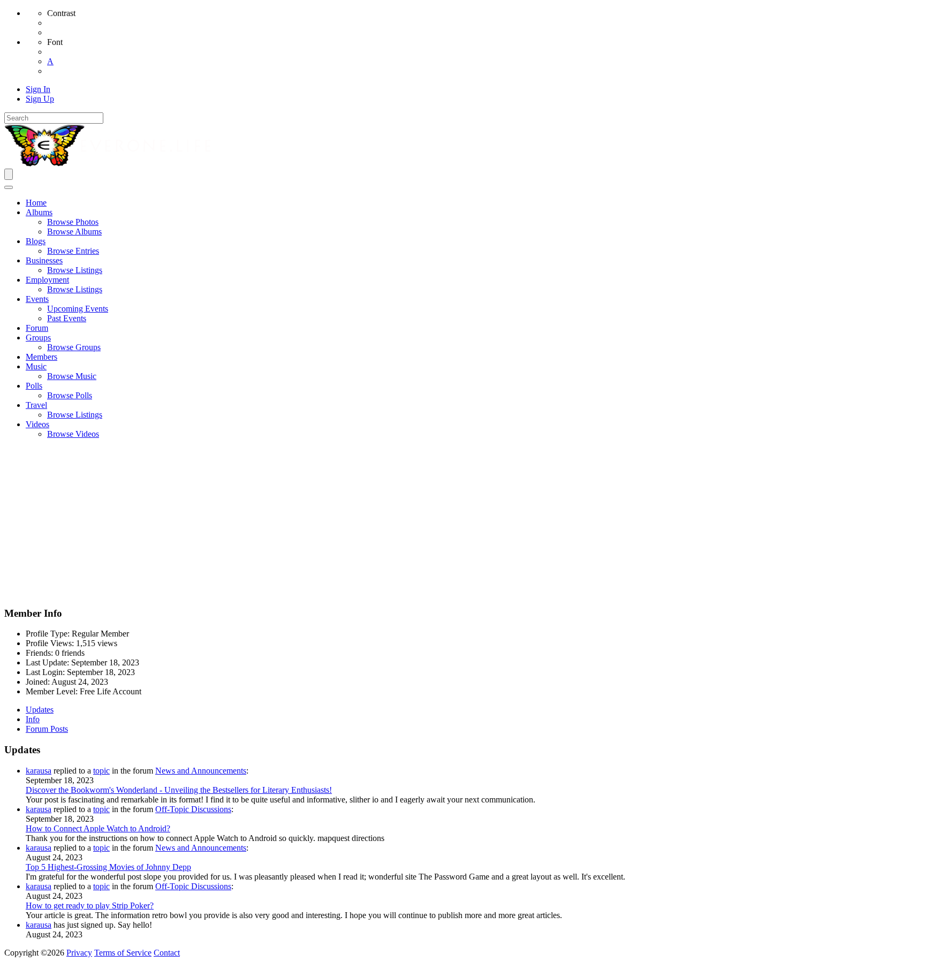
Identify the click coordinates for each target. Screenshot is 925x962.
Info (33, 719)
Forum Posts (47, 728)
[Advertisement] (462, 522)
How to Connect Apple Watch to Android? (98, 828)
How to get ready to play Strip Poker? (90, 905)
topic (101, 770)
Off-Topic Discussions (193, 809)
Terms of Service (122, 952)
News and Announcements (200, 770)
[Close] (8, 187)
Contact (167, 952)
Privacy (79, 952)
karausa (38, 770)
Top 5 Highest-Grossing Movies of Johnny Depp (108, 867)
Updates (40, 709)
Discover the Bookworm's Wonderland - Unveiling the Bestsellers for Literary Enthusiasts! (179, 789)
